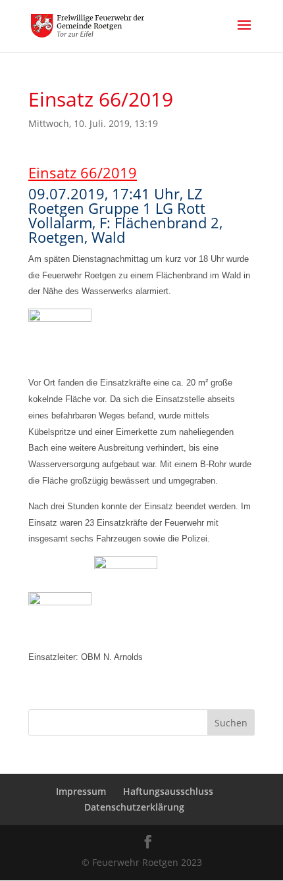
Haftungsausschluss (168, 791)
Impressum (81, 791)
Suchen (231, 723)
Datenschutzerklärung (134, 807)
